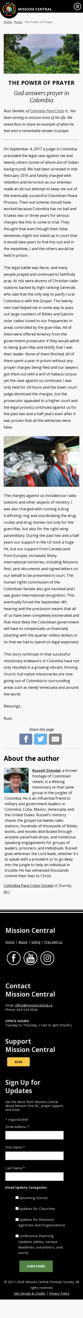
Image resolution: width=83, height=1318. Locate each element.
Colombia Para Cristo (47, 110)
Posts (18, 22)
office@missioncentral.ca (33, 1005)
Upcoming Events (33, 1197)
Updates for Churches (36, 1208)
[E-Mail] (55, 736)
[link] (77, 6)
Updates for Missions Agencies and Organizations (41, 1222)
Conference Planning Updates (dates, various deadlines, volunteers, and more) (40, 1244)
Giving (35, 942)
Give (18, 1062)
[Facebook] (25, 736)
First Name (15, 1147)
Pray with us (53, 942)
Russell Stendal (46, 770)
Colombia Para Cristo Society (28, 885)
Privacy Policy (59, 1293)
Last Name (15, 1168)
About (22, 942)
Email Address (17, 1127)
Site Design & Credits (29, 1293)
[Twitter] (40, 736)
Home (8, 22)
